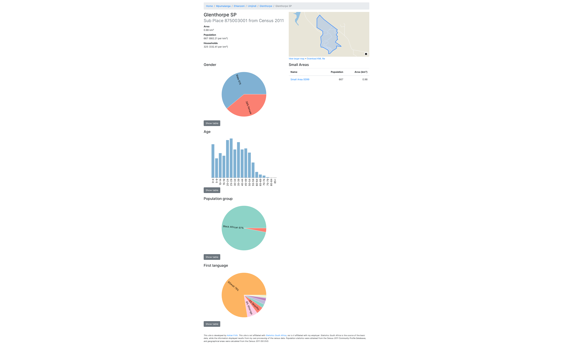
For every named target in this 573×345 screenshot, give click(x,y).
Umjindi (252, 5)
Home (209, 5)
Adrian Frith (232, 335)
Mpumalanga (223, 5)
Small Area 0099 (300, 79)
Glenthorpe (266, 5)
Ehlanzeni (239, 5)
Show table (212, 123)
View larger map (297, 58)
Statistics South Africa (276, 335)
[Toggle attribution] (366, 54)
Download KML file (316, 58)
